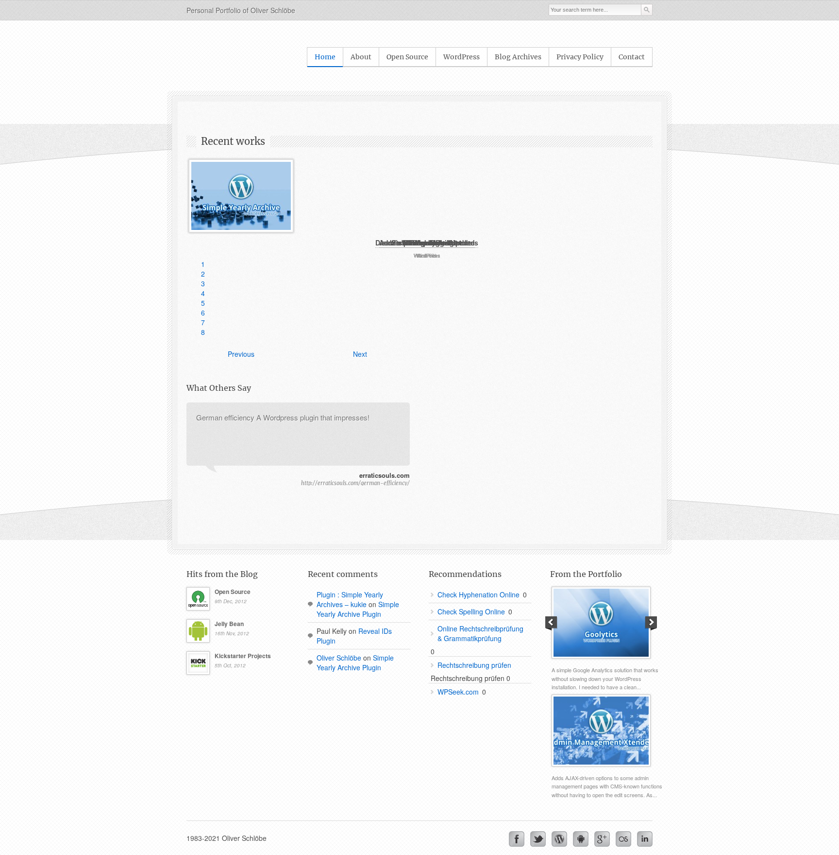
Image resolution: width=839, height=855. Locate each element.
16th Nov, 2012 (232, 633)
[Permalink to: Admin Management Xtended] (601, 731)
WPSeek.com (458, 692)
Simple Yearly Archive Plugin (358, 609)
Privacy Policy (580, 56)
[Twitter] (538, 839)
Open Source (407, 56)
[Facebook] (516, 839)
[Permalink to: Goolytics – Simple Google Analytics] (601, 623)
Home (325, 56)
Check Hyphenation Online (478, 594)
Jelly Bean (229, 623)
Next (360, 354)
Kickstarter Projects (243, 655)
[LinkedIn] (645, 839)
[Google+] (602, 839)
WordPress (461, 56)
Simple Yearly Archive (427, 242)
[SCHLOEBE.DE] (213, 57)
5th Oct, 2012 (230, 665)
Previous (241, 354)
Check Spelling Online (471, 611)
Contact (632, 56)
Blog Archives (518, 56)
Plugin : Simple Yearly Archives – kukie (350, 599)
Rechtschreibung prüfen (474, 665)
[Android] (580, 839)
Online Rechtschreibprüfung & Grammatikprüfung (480, 633)
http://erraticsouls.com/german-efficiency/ (355, 483)
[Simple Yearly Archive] (241, 195)
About (361, 56)
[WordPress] (559, 839)
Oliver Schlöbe (339, 658)
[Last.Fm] (623, 839)
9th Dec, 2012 (231, 601)
